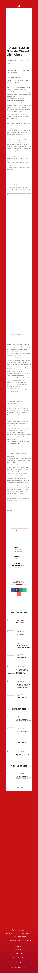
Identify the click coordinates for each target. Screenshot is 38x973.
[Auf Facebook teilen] (13, 590)
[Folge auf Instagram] (21, 961)
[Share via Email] (19, 594)
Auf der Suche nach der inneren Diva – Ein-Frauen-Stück (23, 685)
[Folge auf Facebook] (17, 961)
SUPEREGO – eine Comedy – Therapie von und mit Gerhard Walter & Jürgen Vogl (18, 671)
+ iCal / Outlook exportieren (19, 530)
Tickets (17, 568)
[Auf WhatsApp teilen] (25, 590)
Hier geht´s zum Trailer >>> (15, 334)
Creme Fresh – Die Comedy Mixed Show (23, 646)
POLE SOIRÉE (20, 623)
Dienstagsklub (21, 657)
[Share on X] (17, 590)
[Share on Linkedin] (21, 590)
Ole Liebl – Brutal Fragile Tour (22, 755)
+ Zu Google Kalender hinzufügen (19, 525)
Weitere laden (19, 787)
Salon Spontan (21, 697)
